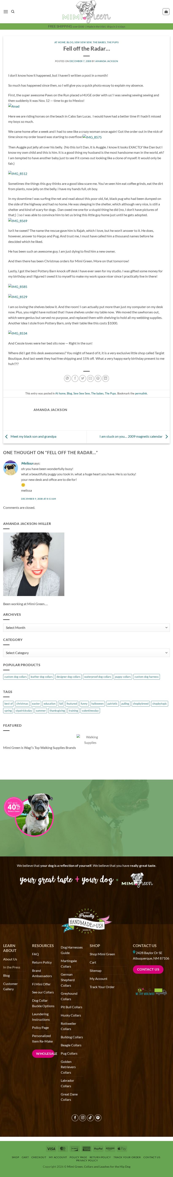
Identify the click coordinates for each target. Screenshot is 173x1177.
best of (8, 703)
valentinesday (90, 710)
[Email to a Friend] (90, 378)
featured (72, 703)
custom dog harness (147, 676)
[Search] (12, 12)
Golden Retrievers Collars (68, 1066)
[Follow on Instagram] (82, 1117)
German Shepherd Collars (68, 979)
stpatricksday (24, 710)
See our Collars (43, 992)
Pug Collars (69, 1053)
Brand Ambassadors (42, 973)
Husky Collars (71, 1015)
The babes (99, 42)
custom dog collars (15, 676)
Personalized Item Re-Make (42, 1038)
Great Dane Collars (69, 1097)
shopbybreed (141, 703)
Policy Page (40, 1027)
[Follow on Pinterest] (98, 1117)
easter (36, 703)
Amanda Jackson (106, 61)
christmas (22, 703)
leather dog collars (42, 676)
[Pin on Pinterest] (98, 378)
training (73, 710)
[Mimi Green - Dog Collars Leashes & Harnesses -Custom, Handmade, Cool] (86, 11)
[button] (5, 11)
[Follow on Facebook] (75, 1117)
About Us (10, 959)
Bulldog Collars (72, 1037)
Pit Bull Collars (71, 1007)
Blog (70, 42)
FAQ (35, 954)
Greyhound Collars (69, 996)
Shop (15, 1157)
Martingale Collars (69, 963)
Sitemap (95, 970)
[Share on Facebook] (75, 378)
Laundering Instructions (41, 1016)
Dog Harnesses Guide (72, 950)
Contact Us (145, 945)
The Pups (113, 42)
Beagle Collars (71, 1045)
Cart (93, 962)
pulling (125, 703)
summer (41, 710)
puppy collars (123, 676)
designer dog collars (68, 676)
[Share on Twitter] (82, 378)
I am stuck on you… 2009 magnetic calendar (131, 436)
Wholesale (45, 1053)
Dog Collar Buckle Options (43, 1003)
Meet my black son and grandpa (33, 436)
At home (60, 42)
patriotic (112, 703)
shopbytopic (159, 703)
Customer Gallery (10, 986)
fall (61, 703)
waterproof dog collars (97, 676)
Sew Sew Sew (83, 42)
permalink (141, 393)
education (49, 703)
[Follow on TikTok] (90, 1117)
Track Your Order (102, 987)
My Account (98, 978)
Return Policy (42, 962)
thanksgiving (57, 710)
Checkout (38, 1157)
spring (8, 710)
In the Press (11, 967)
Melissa (26, 463)
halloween (97, 703)
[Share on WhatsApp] (67, 378)
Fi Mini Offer (41, 984)
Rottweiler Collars (68, 1026)
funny (84, 703)
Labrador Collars (67, 1083)
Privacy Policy (87, 1160)
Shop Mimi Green (102, 954)
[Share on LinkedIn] (105, 378)
